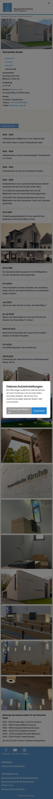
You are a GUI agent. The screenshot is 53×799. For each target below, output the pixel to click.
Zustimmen (39, 410)
